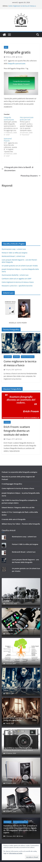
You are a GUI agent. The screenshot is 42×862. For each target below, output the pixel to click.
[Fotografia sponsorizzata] (12, 126)
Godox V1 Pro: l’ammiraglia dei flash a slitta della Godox (18, 807)
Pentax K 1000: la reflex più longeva (14, 253)
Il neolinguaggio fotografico (12, 484)
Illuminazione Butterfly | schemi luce (15, 275)
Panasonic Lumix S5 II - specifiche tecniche (17, 286)
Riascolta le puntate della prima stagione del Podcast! (20, 629)
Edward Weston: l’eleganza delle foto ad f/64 (18, 507)
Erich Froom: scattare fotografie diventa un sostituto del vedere (17, 430)
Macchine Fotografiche (19, 822)
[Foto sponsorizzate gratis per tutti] (28, 126)
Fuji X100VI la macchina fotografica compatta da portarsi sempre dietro (18, 749)
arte (6, 47)
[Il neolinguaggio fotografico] (21, 651)
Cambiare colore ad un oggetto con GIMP (16, 279)
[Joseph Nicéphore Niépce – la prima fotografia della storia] (21, 711)
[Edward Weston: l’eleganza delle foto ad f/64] (21, 771)
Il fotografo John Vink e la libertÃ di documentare (18, 169)
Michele (20, 57)
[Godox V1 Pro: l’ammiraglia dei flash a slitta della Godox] (21, 801)
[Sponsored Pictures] (12, 147)
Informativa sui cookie (15, 853)
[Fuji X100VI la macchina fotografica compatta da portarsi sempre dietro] (21, 741)
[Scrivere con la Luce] (4, 34)
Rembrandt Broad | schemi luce (13, 256)
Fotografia (8, 356)
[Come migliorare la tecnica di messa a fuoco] (21, 343)
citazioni (7, 422)
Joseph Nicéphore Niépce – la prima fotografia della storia (17, 719)
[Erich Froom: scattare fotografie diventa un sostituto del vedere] (21, 406)
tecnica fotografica (28, 356)
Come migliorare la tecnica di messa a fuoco (18, 282)
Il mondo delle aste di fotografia (13, 519)
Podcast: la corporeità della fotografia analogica (19, 472)
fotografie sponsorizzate (16, 63)
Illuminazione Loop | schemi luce (14, 249)
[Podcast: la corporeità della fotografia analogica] (21, 591)
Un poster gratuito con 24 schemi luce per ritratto (20, 266)
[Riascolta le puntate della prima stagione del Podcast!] (21, 621)
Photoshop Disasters (29, 176)
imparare (16, 356)
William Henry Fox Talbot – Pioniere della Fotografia (21, 524)
